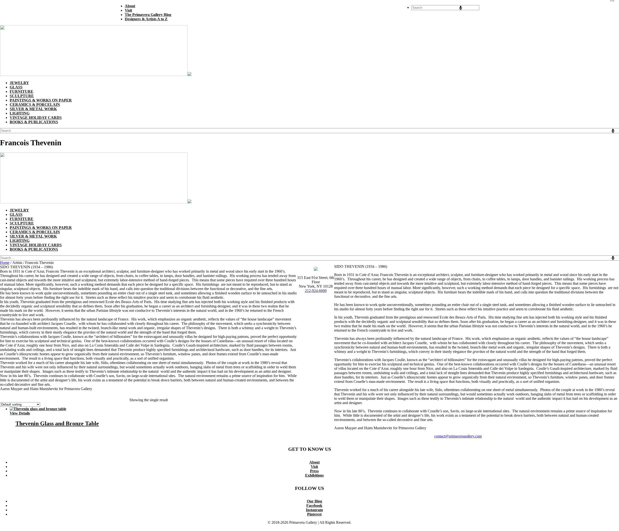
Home (4, 263)
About (314, 462)
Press (314, 471)
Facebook (314, 505)
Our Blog (314, 501)
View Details (20, 413)
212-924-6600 (316, 291)
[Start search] (612, 0)
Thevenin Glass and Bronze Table (57, 423)
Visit (314, 467)
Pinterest (314, 514)
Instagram (314, 510)
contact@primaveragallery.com (458, 436)
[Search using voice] (461, 8)
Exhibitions (314, 475)
